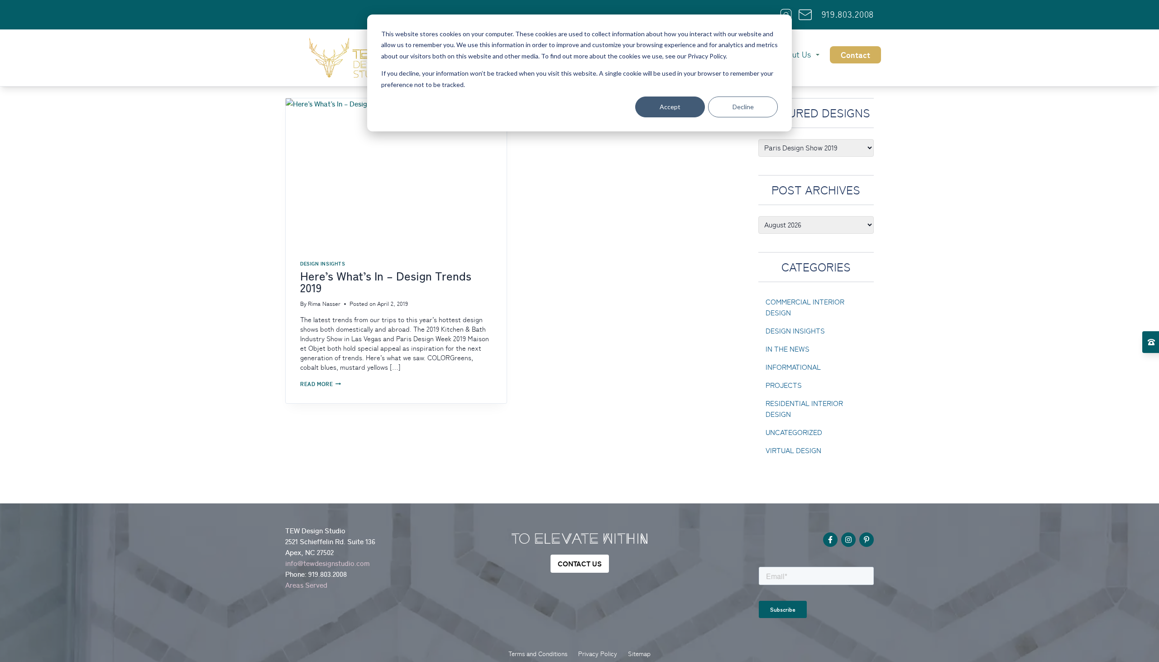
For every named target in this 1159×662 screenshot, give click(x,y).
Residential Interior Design (804, 409)
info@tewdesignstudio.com (327, 563)
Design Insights (322, 263)
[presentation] (396, 172)
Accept (670, 107)
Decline (743, 107)
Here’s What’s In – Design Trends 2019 (385, 282)
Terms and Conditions (537, 653)
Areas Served (306, 585)
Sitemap (639, 653)
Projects (784, 385)
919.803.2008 (848, 14)
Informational (793, 367)
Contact (855, 55)
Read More (320, 384)
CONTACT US (580, 563)
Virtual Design (793, 450)
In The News (787, 349)
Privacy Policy (597, 653)
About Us (794, 54)
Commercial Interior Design (805, 307)
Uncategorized (794, 432)
